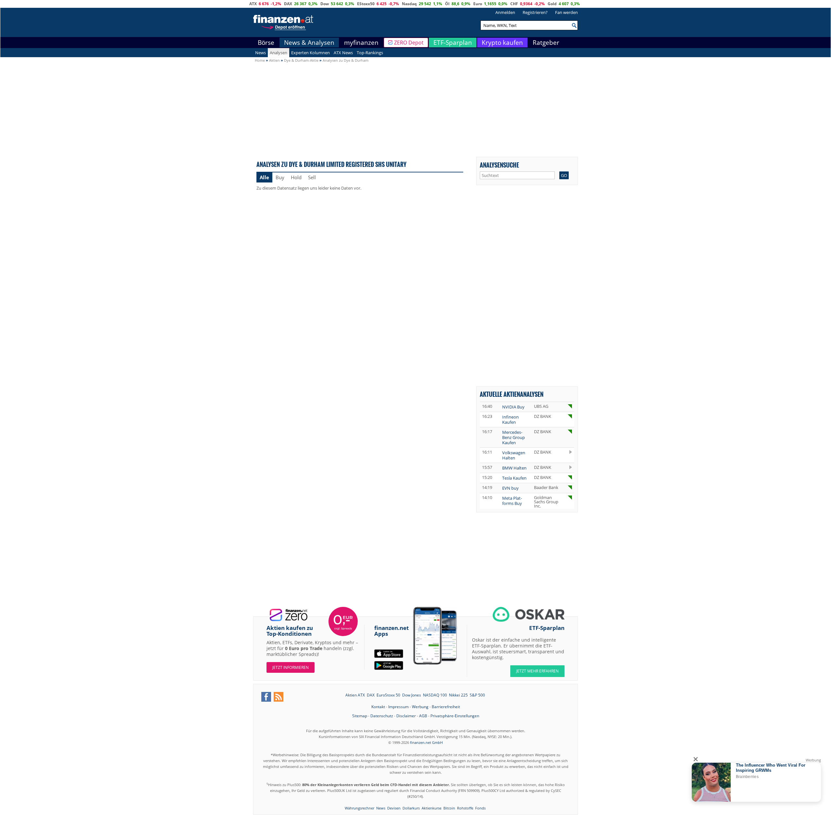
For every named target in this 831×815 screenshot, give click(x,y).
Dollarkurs (411, 808)
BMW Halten (514, 468)
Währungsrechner (359, 808)
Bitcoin (449, 808)
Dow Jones (411, 695)
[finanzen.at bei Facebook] (266, 697)
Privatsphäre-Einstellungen (454, 716)
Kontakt (378, 706)
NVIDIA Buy (513, 407)
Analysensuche (499, 164)
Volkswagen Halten (513, 455)
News (260, 53)
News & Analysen (309, 42)
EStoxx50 (366, 3)
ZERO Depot (409, 42)
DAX (288, 3)
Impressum (398, 706)
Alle (264, 177)
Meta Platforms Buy (512, 500)
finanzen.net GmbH (426, 742)
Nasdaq (409, 3)
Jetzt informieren (290, 667)
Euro (477, 3)
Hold (296, 177)
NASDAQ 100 (435, 695)
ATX (253, 3)
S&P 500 (477, 695)
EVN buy (510, 488)
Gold (552, 3)
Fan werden (566, 12)
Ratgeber (546, 42)
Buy (280, 177)
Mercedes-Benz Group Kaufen (513, 437)
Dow (324, 3)
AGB (423, 716)
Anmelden (505, 12)
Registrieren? (535, 12)
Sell (312, 177)
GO (564, 175)
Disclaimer (406, 716)
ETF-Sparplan (452, 42)
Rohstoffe (465, 808)
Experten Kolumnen (310, 53)
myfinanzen (361, 42)
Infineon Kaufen (510, 419)
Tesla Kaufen (514, 478)
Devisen (394, 808)
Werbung (420, 706)
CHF (514, 3)
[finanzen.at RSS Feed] (278, 697)
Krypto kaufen (502, 42)
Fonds (480, 808)
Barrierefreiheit (446, 706)
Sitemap (359, 716)
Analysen (278, 53)
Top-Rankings (370, 53)
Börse (266, 42)
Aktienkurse (431, 808)
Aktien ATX (355, 695)
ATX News (343, 53)
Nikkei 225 (458, 695)
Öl (447, 3)
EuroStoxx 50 (388, 695)
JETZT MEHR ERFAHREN (537, 671)
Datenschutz (381, 716)
